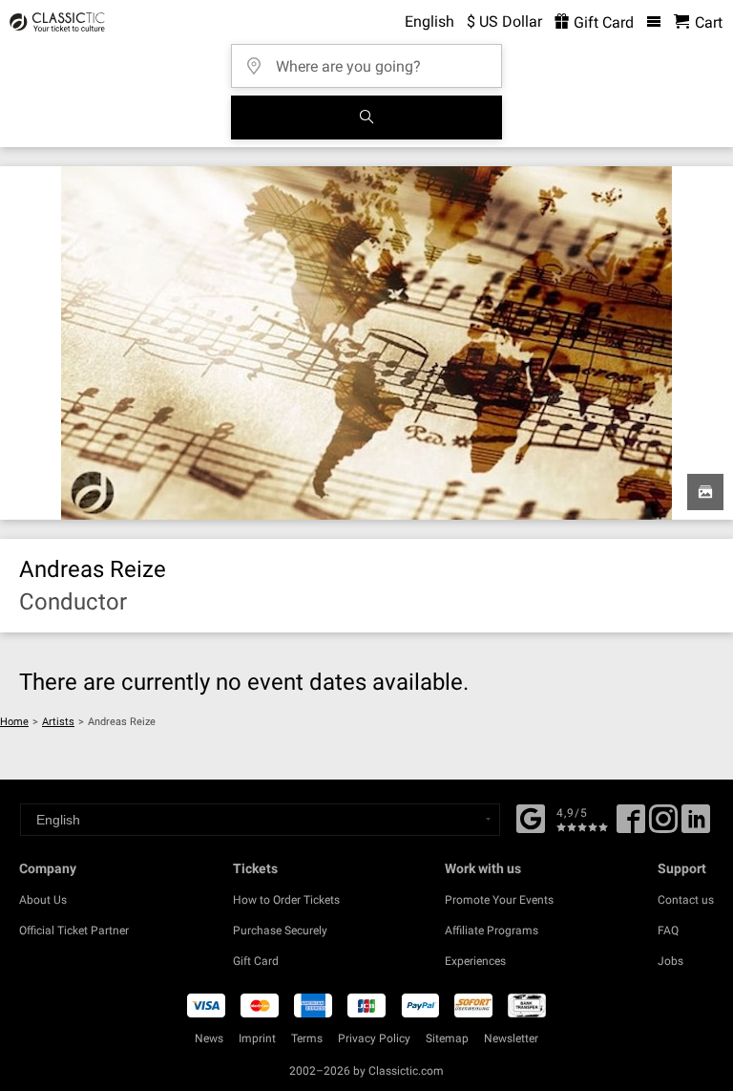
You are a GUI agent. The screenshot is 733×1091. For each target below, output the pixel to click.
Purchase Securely (280, 930)
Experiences (475, 961)
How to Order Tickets (286, 900)
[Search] (366, 117)
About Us (43, 900)
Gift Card (602, 22)
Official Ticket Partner (74, 930)
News (209, 1038)
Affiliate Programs (491, 930)
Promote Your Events (499, 900)
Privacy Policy (374, 1038)
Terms (307, 1038)
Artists (58, 722)
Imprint (257, 1038)
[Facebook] (530, 816)
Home (14, 722)
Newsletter (511, 1038)
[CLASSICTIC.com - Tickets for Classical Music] (54, 22)
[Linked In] (695, 825)
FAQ (668, 930)
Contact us (686, 900)
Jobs (670, 961)
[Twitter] (663, 825)
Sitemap (447, 1038)
